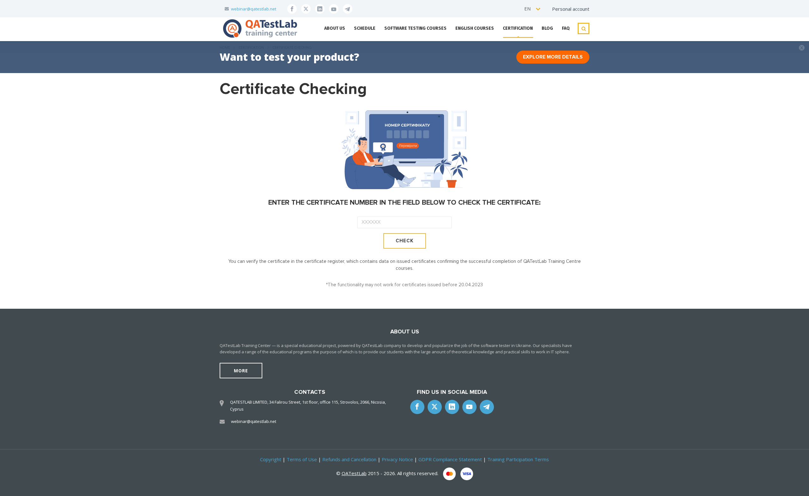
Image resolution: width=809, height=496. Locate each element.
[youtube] (333, 9)
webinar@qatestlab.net (253, 9)
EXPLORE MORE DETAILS (553, 57)
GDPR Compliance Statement (450, 459)
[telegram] (347, 9)
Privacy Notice (397, 459)
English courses (474, 28)
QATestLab (354, 473)
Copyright (270, 459)
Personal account (570, 9)
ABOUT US (334, 28)
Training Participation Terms (518, 459)
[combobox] (533, 9)
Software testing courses (415, 28)
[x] (306, 9)
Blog (547, 28)
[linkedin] (320, 9)
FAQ (566, 28)
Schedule (364, 28)
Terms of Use (302, 459)
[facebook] (292, 9)
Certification (518, 28)
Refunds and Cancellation (349, 459)
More (241, 371)
